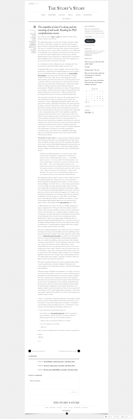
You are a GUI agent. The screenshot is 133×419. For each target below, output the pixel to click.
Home (43, 15)
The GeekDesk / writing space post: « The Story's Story (59, 361)
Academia (34, 34)
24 (86, 100)
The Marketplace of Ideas (32, 47)
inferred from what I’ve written (51, 236)
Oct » (89, 102)
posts (58, 37)
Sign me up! (90, 41)
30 (102, 100)
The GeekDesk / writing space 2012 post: (68, 351)
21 (97, 98)
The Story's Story (66, 9)
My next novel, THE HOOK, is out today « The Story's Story (61, 370)
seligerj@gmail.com (88, 55)
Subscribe (51, 15)
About (70, 15)
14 (97, 96)
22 (100, 98)
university (33, 51)
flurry (53, 37)
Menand (32, 45)
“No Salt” (87, 67)
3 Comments (33, 52)
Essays (78, 15)
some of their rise (64, 202)
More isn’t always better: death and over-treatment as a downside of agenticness (94, 75)
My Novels (66, 19)
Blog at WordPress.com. (66, 410)
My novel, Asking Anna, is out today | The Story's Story (59, 365)
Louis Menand (32, 44)
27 (94, 100)
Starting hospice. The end (92, 70)
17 (86, 98)
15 (100, 96)
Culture (34, 36)
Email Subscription (90, 26)
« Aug (86, 102)
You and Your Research (57, 313)
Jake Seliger (33, 33)
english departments (33, 42)
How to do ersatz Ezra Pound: (38, 351)
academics (33, 39)
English (30, 41)
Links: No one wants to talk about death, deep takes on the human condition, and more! (94, 82)
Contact (61, 15)
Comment (73, 392)
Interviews (88, 15)
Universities (33, 50)
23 (102, 98)
